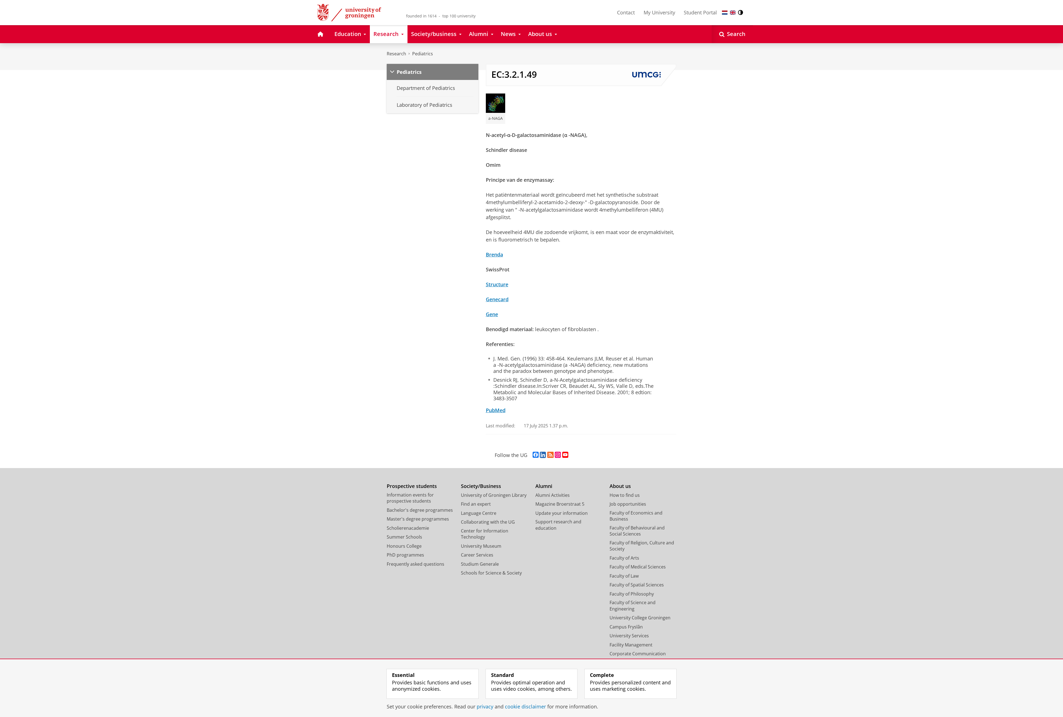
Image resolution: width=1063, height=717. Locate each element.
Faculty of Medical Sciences (638, 567)
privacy (485, 706)
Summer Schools (404, 537)
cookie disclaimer (525, 706)
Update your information (561, 513)
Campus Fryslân (626, 627)
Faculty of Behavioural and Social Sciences (637, 531)
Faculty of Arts (624, 558)
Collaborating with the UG (488, 522)
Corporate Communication (638, 654)
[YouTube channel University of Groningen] (565, 455)
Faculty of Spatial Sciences (637, 585)
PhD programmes (405, 555)
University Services (629, 636)
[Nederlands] (724, 13)
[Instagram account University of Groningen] (558, 455)
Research (396, 54)
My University (659, 12)
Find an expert (476, 504)
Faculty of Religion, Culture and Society (642, 546)
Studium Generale (480, 564)
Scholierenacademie (408, 528)
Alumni (543, 486)
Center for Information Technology (484, 534)
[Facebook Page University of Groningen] (536, 455)
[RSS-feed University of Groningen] (550, 455)
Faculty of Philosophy (632, 594)
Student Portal (700, 12)
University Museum (481, 546)
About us (620, 486)
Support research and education (558, 525)
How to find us (625, 495)
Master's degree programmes (418, 519)
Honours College (404, 546)
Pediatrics (422, 54)
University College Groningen (640, 618)
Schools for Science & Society (491, 573)
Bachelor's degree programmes (420, 510)
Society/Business (481, 486)
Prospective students (412, 486)
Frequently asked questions (415, 564)
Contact (626, 12)
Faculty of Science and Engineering (633, 605)
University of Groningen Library (494, 495)
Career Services (477, 555)
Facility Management (631, 645)
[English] (733, 13)
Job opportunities (628, 504)
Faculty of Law (624, 576)
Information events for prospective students (410, 498)
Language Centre (478, 513)
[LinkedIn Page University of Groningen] (543, 455)
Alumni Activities (552, 495)
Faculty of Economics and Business (636, 516)
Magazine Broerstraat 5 (559, 504)
